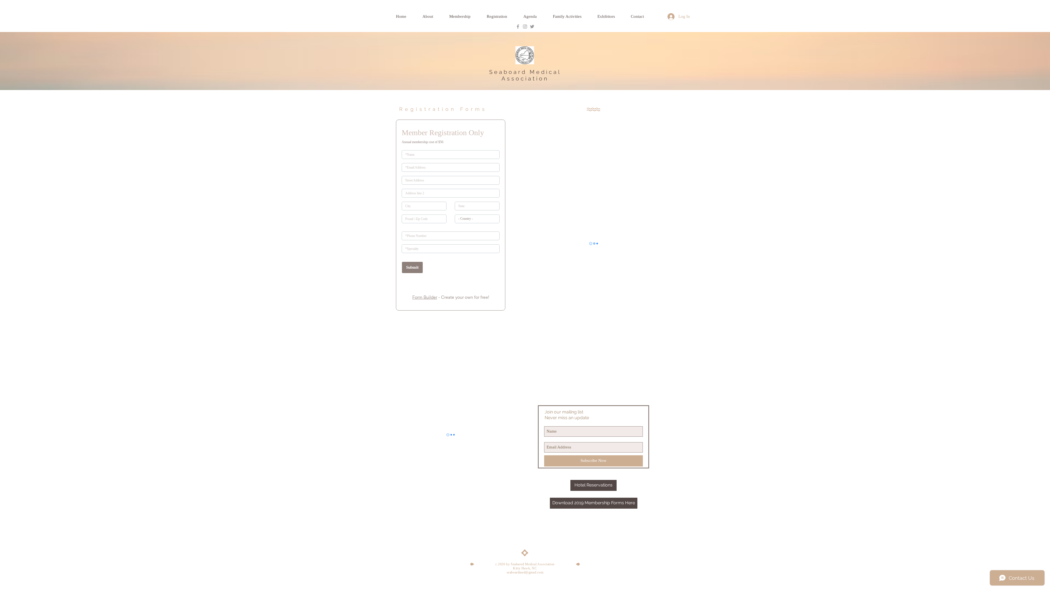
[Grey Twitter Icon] (532, 26)
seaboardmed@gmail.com (525, 572)
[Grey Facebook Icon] (518, 26)
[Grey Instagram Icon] (525, 26)
